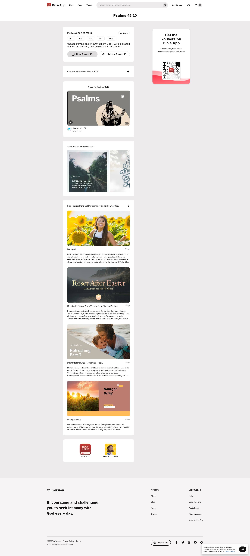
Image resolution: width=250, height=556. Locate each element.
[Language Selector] (188, 5)
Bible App (85, 456)
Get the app (177, 5)
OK (242, 549)
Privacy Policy (68, 541)
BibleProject (77, 131)
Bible (71, 5)
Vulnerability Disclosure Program (60, 544)
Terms (78, 541)
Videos (89, 5)
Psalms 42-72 (82, 128)
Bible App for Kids (110, 456)
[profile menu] (198, 5)
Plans (80, 5)
